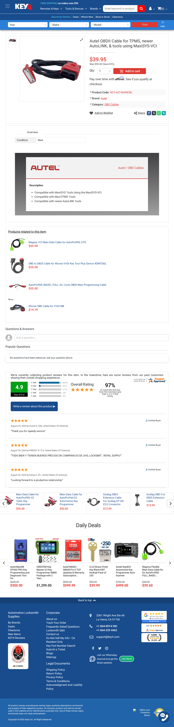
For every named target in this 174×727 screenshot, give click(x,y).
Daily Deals (88, 525)
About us (51, 619)
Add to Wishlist (103, 113)
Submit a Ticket (55, 649)
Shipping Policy (55, 669)
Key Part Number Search (60, 645)
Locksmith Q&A (55, 630)
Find (144, 24)
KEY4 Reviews (16, 637)
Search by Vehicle (61, 16)
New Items (14, 634)
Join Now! (126, 658)
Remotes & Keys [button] (49, 8)
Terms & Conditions (58, 681)
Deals (76, 16)
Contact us (52, 634)
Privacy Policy (54, 677)
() (162, 8)
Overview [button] (32, 132)
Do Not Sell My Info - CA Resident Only (60, 639)
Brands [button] (94, 8)
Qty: (92, 70)
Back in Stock (103, 16)
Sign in (150, 8)
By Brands (14, 622)
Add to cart (132, 71)
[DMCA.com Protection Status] (141, 713)
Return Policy (54, 673)
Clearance (117, 16)
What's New (87, 16)
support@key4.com (107, 636)
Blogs (49, 653)
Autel (104, 98)
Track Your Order (56, 622)
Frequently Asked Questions (63, 626)
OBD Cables (112, 104)
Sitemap (51, 657)
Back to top (85, 600)
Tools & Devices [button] (74, 8)
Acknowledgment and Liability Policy (64, 686)
